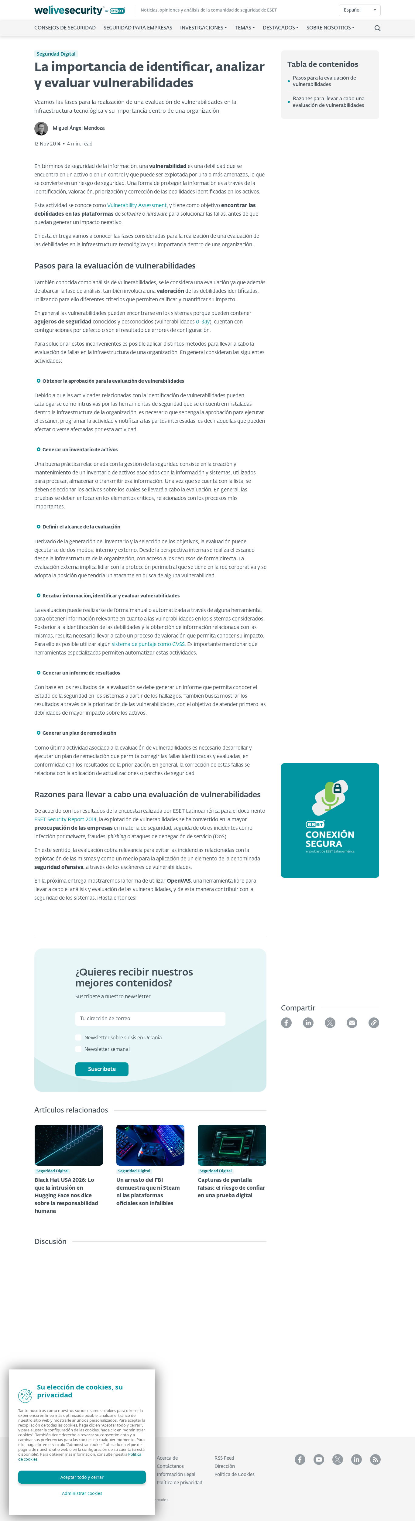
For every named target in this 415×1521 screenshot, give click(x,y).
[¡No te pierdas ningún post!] (375, 1459)
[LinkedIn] (308, 1022)
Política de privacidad (179, 1483)
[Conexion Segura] (330, 824)
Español (352, 10)
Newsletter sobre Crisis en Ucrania (123, 1038)
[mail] (352, 1022)
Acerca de (167, 1458)
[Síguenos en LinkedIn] (356, 1459)
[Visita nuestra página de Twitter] (337, 1459)
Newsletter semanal (107, 1049)
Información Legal (176, 1474)
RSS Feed (224, 1458)
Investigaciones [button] (201, 28)
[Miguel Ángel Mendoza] (43, 128)
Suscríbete (102, 1069)
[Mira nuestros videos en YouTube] (319, 1459)
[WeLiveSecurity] (84, 10)
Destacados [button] (279, 28)
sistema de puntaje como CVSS (148, 644)
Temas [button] (243, 28)
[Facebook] (286, 1022)
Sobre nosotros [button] (329, 28)
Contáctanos (170, 1466)
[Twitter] (330, 1022)
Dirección (224, 1466)
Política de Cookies (234, 1474)
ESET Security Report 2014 (65, 819)
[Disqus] (150, 1337)
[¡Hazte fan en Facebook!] (300, 1459)
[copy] (374, 1022)
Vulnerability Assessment (137, 205)
